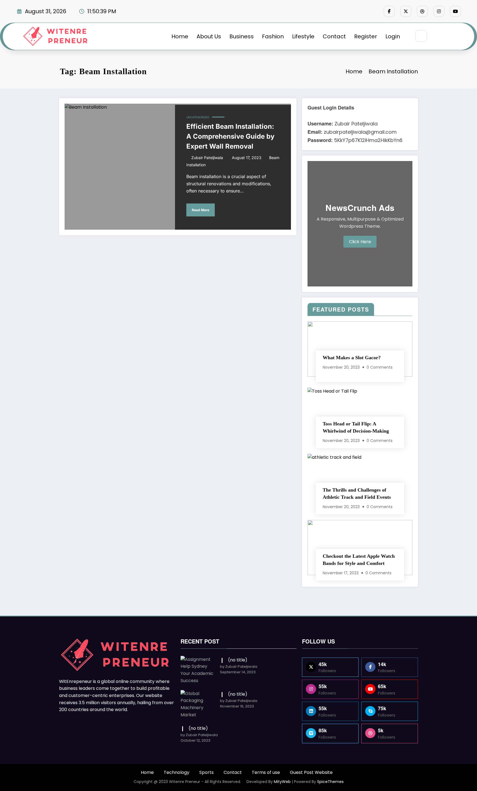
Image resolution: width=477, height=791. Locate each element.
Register (365, 36)
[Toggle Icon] (450, 36)
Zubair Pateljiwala (207, 157)
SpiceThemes (330, 781)
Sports (206, 772)
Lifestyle (303, 36)
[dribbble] (422, 11)
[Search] (421, 36)
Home (179, 36)
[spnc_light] (437, 36)
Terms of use (266, 772)
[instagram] (438, 11)
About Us (209, 36)
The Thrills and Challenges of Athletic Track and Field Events (357, 493)
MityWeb (282, 781)
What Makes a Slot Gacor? (352, 357)
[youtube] (455, 11)
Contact (334, 36)
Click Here (360, 241)
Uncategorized (197, 117)
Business (241, 36)
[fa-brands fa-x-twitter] (405, 11)
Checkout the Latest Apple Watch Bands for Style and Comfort (359, 559)
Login (392, 36)
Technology (176, 772)
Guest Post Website (311, 772)
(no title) (237, 660)
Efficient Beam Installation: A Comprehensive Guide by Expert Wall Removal (230, 136)
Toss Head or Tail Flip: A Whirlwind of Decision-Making (356, 427)
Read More (200, 210)
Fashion (273, 36)
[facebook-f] (389, 11)
